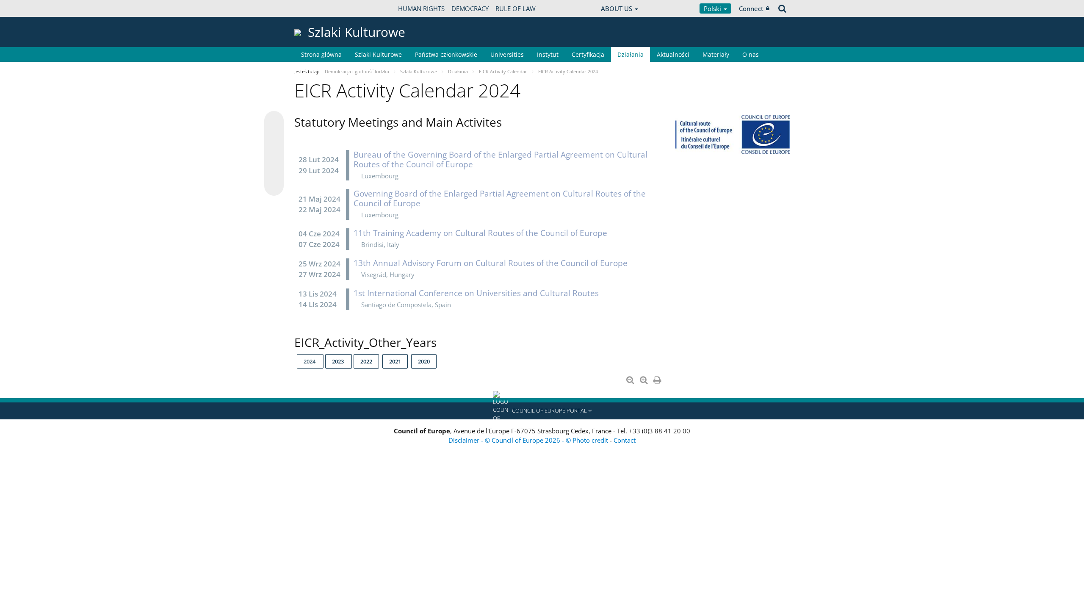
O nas (750, 54)
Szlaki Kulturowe (378, 54)
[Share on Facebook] (274, 153)
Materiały (715, 54)
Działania (630, 54)
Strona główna (321, 54)
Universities (507, 54)
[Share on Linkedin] (274, 170)
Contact (625, 440)
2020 (424, 361)
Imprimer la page (658, 378)
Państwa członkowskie (446, 54)
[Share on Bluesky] (274, 121)
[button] (542, 410)
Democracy (470, 8)
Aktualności (673, 54)
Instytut (548, 54)
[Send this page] (274, 186)
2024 (310, 361)
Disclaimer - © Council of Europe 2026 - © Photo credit (529, 440)
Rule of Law (515, 8)
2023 (338, 361)
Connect (751, 8)
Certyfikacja (588, 54)
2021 (395, 361)
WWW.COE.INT (315, 8)
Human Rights (421, 8)
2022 (366, 361)
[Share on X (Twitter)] (274, 137)
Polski (713, 8)
